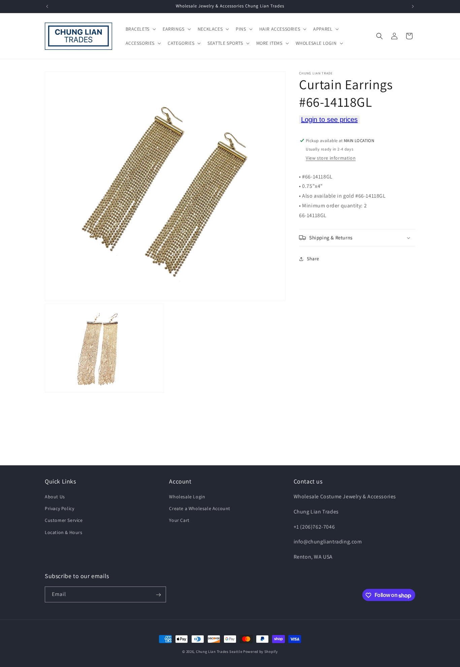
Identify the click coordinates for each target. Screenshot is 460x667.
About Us (55, 497)
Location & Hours (64, 532)
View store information (331, 158)
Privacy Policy (59, 509)
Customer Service (64, 521)
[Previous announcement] (47, 6)
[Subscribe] (158, 595)
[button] (140, 29)
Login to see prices (329, 119)
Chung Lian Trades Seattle (219, 651)
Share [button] (313, 259)
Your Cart (179, 521)
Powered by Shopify (260, 651)
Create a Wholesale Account (199, 509)
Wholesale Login (187, 497)
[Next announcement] (412, 6)
